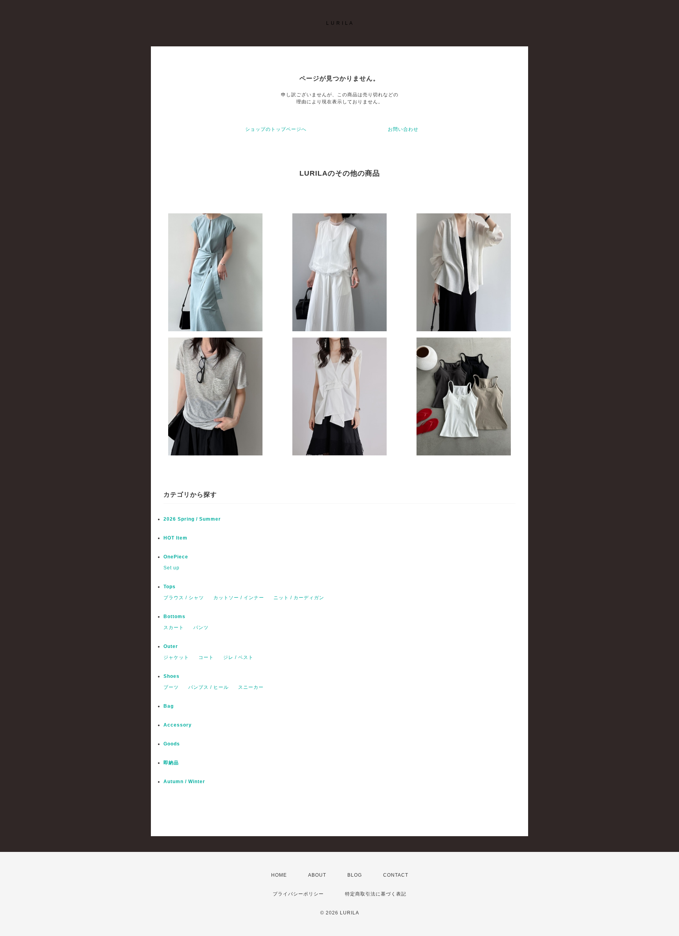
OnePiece (178, 557)
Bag (168, 706)
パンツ (201, 627)
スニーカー (251, 687)
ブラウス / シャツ (183, 597)
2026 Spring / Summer (192, 519)
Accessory (177, 725)
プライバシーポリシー (298, 894)
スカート (173, 627)
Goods (171, 744)
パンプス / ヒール (208, 687)
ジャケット (176, 657)
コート (206, 657)
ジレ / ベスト (238, 657)
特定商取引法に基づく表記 (375, 894)
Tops (169, 586)
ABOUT (317, 875)
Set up (171, 568)
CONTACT (395, 875)
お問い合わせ (403, 129)
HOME (279, 875)
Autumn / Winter (184, 781)
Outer (170, 646)
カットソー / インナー (238, 597)
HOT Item (175, 538)
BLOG (354, 875)
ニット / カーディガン (298, 597)
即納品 (171, 762)
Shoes (171, 676)
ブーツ (171, 687)
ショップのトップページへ (275, 129)
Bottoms (177, 616)
